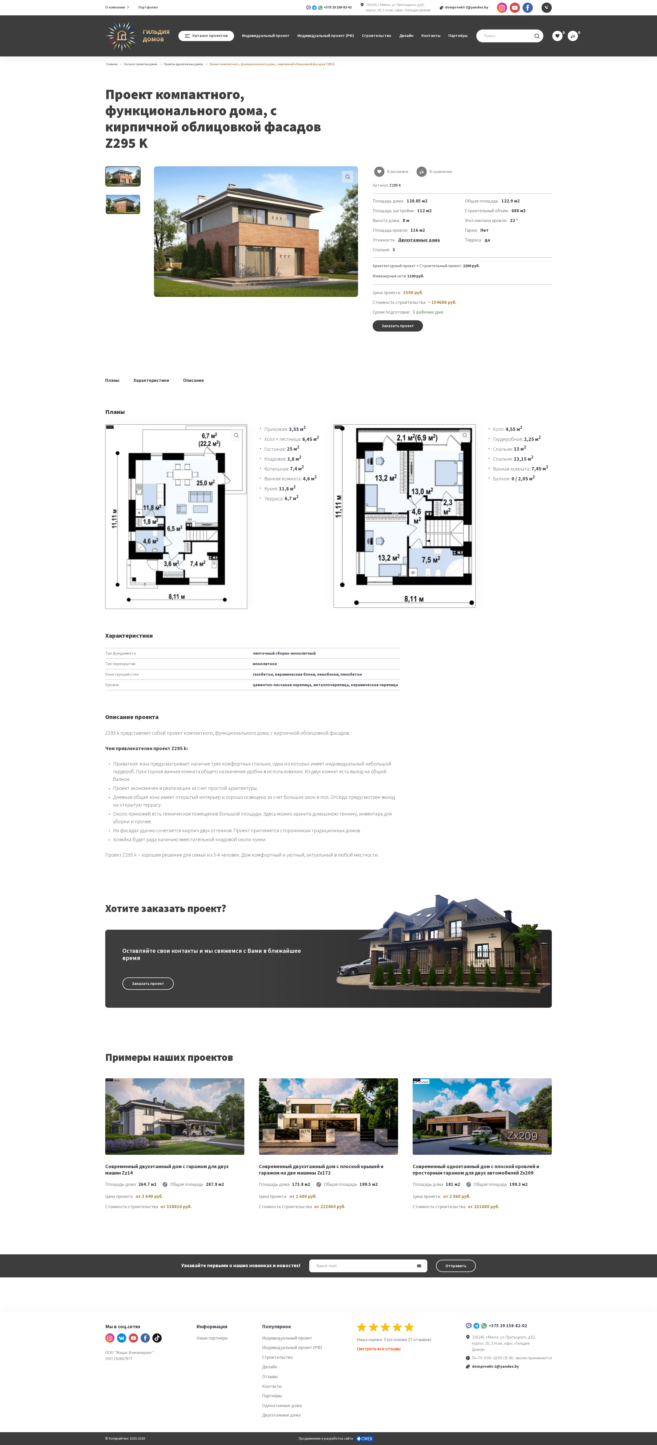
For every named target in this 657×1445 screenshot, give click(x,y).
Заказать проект (398, 326)
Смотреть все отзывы (379, 1349)
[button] (256, 231)
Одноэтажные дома (282, 1405)
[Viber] (469, 1326)
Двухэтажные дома (419, 240)
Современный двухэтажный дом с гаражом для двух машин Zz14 (167, 1169)
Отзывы (270, 1376)
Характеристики (151, 380)
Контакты (430, 35)
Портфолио (148, 7)
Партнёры (458, 35)
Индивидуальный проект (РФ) (325, 35)
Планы (112, 380)
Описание (193, 380)
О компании (115, 7)
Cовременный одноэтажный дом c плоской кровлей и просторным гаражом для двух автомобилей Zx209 (476, 1169)
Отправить (456, 1266)
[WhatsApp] (484, 1326)
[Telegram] (476, 1326)
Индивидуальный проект (265, 35)
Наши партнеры (212, 1338)
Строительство (376, 35)
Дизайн (406, 35)
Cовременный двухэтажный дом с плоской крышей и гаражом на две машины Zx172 (321, 1169)
